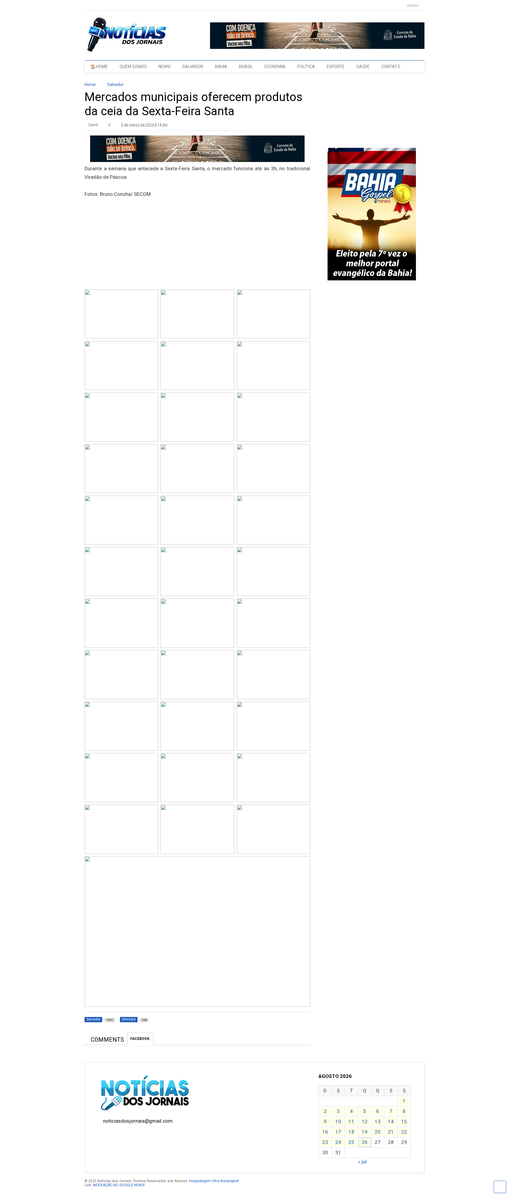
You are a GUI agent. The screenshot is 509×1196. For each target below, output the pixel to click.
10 (338, 1121)
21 (391, 1132)
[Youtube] (87, 6)
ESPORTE (336, 66)
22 (404, 1132)
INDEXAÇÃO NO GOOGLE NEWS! (119, 1185)
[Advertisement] (197, 253)
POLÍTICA (306, 66)
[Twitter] (96, 6)
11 (351, 1121)
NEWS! (164, 66)
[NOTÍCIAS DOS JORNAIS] (126, 50)
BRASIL (246, 66)
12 (365, 1121)
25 (351, 1142)
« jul (362, 1161)
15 (404, 1121)
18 (351, 1132)
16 (325, 1132)
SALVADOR (192, 66)
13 (378, 1121)
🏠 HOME (99, 66)
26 (365, 1142)
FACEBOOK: (140, 1039)
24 (338, 1142)
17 (338, 1132)
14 (391, 1121)
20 (378, 1132)
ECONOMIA (275, 66)
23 (325, 1142)
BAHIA (221, 66)
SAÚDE (363, 66)
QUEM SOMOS (133, 66)
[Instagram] (105, 6)
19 (365, 1132)
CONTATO (390, 66)
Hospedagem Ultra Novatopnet (214, 1181)
